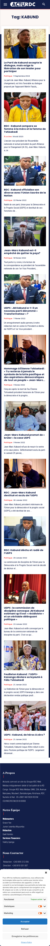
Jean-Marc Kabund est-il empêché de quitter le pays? (22, 252)
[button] (46, 872)
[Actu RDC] (24, 4)
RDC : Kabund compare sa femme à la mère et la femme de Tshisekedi (25, 128)
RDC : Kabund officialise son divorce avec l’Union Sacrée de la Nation (25, 192)
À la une (8, 137)
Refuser (25, 929)
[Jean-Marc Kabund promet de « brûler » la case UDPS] (25, 416)
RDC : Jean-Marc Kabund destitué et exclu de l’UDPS (21, 494)
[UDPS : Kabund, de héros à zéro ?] (25, 716)
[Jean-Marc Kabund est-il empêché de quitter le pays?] (25, 231)
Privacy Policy (26, 942)
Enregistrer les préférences (25, 936)
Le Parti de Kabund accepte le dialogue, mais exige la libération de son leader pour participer (23, 67)
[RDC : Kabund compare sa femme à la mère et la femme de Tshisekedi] (25, 107)
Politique (8, 76)
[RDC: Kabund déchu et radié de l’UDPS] (25, 531)
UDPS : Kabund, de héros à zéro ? (24, 734)
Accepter (25, 921)
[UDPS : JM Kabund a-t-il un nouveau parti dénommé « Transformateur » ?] (25, 289)
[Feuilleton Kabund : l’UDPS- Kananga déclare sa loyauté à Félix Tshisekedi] (25, 655)
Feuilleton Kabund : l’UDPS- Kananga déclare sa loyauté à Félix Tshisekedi (23, 677)
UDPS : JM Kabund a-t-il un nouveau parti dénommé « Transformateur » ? (21, 310)
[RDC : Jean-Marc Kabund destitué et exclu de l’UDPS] (25, 473)
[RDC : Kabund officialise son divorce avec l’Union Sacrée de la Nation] (25, 171)
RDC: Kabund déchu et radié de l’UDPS (23, 551)
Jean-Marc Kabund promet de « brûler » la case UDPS (24, 436)
